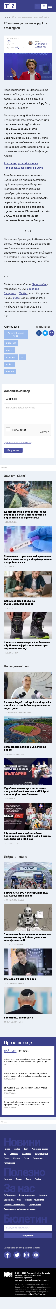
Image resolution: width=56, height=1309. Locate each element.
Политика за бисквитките (14, 1204)
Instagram (26, 1255)
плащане (10, 357)
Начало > (8, 17)
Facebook (7, 1255)
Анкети (19, 1179)
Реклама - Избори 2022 (34, 1200)
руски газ (11, 342)
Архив (28, 1179)
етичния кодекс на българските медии (32, 1280)
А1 (5, 1154)
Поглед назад (9, 1163)
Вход (44, 6)
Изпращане (13, 450)
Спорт (26, 1158)
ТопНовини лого (10, 6)
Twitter (17, 1255)
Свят (26, 1149)
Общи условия (35, 1204)
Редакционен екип (27, 1195)
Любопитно (37, 1158)
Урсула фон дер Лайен (16, 334)
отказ (9, 364)
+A (17, 47)
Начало (7, 1149)
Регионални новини (40, 1149)
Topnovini (8, 1274)
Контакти (43, 1195)
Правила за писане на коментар (18, 442)
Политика (14, 1154)
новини (10, 371)
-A (23, 47)
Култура (16, 1158)
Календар (8, 1179)
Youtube (36, 1255)
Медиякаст (26, 1154)
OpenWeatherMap (37, 1294)
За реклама (8, 1200)
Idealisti (17, 1149)
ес (22, 357)
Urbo (19, 1200)
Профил (38, 1179)
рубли (9, 350)
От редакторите (41, 1154)
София (6, 1158)
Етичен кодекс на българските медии (19, 1209)
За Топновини (9, 1195)
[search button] (37, 6)
